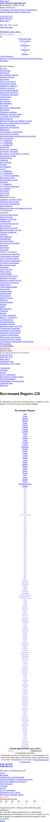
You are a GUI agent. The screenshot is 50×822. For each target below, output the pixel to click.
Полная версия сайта (8, 799)
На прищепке (5, 167)
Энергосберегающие (8, 287)
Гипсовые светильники (9, 127)
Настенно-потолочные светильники (15, 123)
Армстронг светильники (10, 333)
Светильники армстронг (10, 254)
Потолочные (5, 71)
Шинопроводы (6, 119)
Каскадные (4, 79)
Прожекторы (5, 239)
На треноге (4, 191)
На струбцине (6, 162)
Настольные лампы (8, 265)
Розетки (3, 304)
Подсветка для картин (9, 151)
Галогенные (5, 289)
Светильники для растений (11, 132)
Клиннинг (4, 61)
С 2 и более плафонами (9, 186)
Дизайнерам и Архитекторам (12, 381)
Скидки (3, 56)
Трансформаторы (7, 322)
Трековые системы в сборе (11, 114)
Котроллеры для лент (9, 228)
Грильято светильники (9, 335)
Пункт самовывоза (8, 374)
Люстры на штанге (8, 81)
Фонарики (4, 250)
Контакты (26, 12)
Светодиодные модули (9, 223)
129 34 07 (6, 16)
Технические (5, 296)
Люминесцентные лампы (10, 339)
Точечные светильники (9, 263)
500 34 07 (6, 18)
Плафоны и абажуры (8, 86)
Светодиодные (6, 269)
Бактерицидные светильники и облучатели (18, 136)
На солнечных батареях (10, 243)
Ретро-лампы (5, 272)
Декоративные (6, 158)
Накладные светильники (10, 108)
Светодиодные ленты (9, 215)
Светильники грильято (9, 256)
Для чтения (4, 193)
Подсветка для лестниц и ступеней (14, 154)
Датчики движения (8, 315)
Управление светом (8, 84)
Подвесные (4, 73)
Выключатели (6, 309)
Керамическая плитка (27, 58)
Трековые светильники (9, 202)
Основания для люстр (9, 95)
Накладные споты (7, 178)
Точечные (4, 106)
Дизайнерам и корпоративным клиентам (18, 11)
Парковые (4, 245)
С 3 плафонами (6, 145)
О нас (2, 773)
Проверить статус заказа (10, 792)
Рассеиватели (5, 226)
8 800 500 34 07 (19, 3)
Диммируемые (6, 291)
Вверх (2, 821)
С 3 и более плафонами (9, 175)
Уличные (3, 234)
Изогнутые (4, 195)
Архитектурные (6, 241)
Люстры (3, 58)
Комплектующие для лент (10, 230)
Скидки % (4, 797)
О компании (5, 10)
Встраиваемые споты (9, 180)
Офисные (4, 160)
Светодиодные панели (9, 134)
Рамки (2, 307)
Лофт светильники (8, 125)
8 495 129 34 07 (6, 3)
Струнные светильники (10, 116)
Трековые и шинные (8, 112)
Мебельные (4, 130)
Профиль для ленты (8, 219)
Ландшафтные (6, 237)
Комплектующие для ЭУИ (11, 326)
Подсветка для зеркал (9, 149)
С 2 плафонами (6, 143)
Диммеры (4, 311)
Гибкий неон (5, 221)
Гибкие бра (4, 147)
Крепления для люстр (9, 92)
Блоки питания (6, 217)
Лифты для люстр (7, 88)
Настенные (4, 110)
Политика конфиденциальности (13, 781)
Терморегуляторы (7, 324)
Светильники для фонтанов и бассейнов (16, 341)
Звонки (3, 313)
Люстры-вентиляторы (9, 90)
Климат (39, 58)
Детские (3, 165)
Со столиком (5, 189)
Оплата (22, 10)
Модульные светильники (10, 261)
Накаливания (5, 293)
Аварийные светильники (10, 331)
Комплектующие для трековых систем (16, 121)
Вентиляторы (5, 344)
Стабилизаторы (6, 320)
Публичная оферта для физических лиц (16, 779)
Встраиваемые (6, 103)
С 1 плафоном (6, 140)
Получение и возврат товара (12, 377)
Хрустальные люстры (9, 75)
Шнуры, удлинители (8, 317)
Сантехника (12, 58)
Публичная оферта (7, 379)
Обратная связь (6, 383)
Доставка (14, 10)
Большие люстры (7, 77)
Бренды (10, 56)
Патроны (4, 300)
